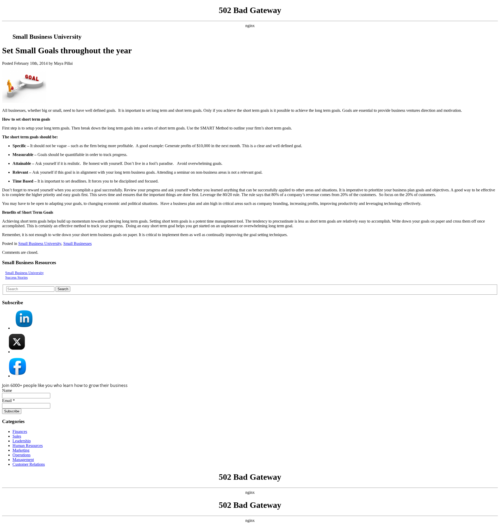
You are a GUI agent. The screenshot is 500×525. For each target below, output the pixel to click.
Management (23, 459)
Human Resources (27, 445)
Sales (16, 436)
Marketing (20, 450)
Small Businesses (77, 243)
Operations (21, 455)
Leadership (21, 441)
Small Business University (39, 243)
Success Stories (16, 278)
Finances (19, 431)
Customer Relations (28, 464)
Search (63, 289)
